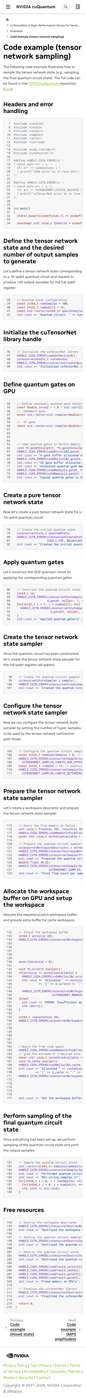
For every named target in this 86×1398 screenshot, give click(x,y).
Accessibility (35, 1371)
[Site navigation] (8, 6)
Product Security (18, 1377)
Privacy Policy (15, 1365)
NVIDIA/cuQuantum (43, 83)
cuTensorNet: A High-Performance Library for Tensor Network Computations (45, 25)
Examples (16, 31)
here (7, 89)
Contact (43, 1377)
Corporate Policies (65, 1371)
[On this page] (78, 6)
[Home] (7, 19)
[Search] (66, 6)
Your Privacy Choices (48, 1365)
